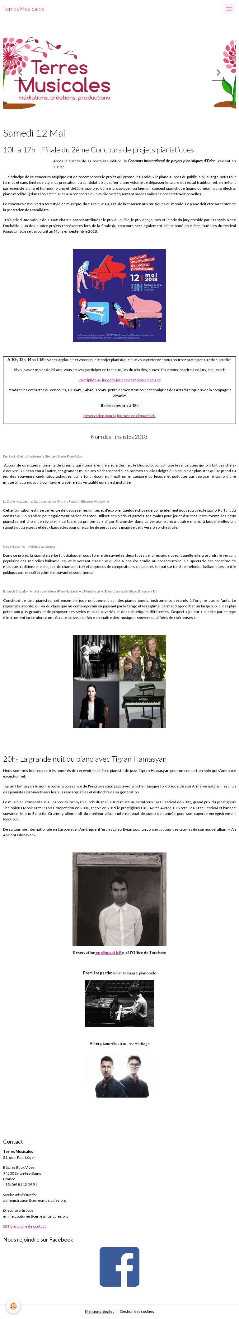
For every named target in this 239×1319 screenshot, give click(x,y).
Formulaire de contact (27, 1226)
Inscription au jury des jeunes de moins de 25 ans (120, 380)
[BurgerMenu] (229, 9)
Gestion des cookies (137, 1311)
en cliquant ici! (109, 952)
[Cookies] (13, 1306)
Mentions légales (99, 1311)
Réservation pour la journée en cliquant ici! (119, 415)
